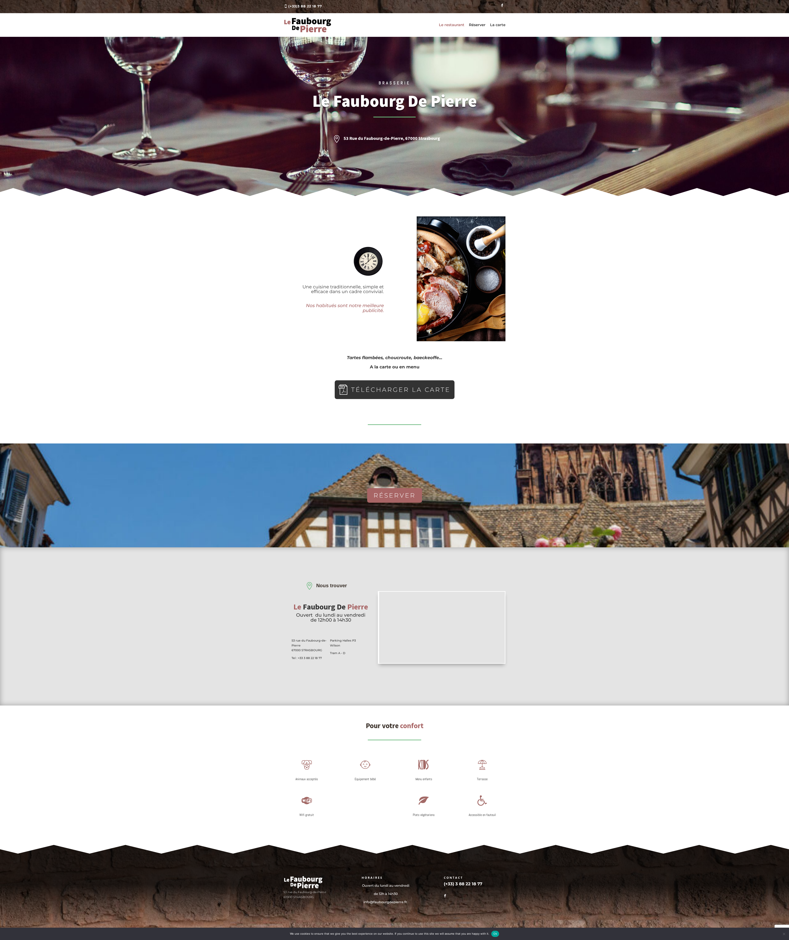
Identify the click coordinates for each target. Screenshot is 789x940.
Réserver (477, 25)
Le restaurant (451, 25)
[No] (784, 934)
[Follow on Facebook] (502, 5)
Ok (495, 933)
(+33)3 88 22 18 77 (305, 6)
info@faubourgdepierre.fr (385, 902)
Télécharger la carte (400, 389)
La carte (497, 25)
